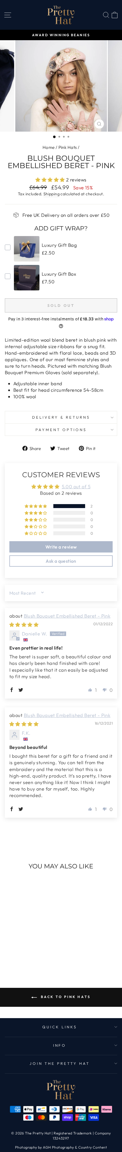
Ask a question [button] (61, 561)
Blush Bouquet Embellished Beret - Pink (67, 616)
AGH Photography (58, 1147)
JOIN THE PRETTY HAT (60, 1063)
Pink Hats (67, 147)
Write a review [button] (61, 547)
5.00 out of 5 (76, 486)
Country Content (92, 1147)
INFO (59, 1045)
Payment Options (61, 429)
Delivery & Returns (61, 417)
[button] (50, 180)
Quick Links (59, 1027)
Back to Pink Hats (65, 997)
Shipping (51, 193)
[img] (24, 625)
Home (49, 147)
